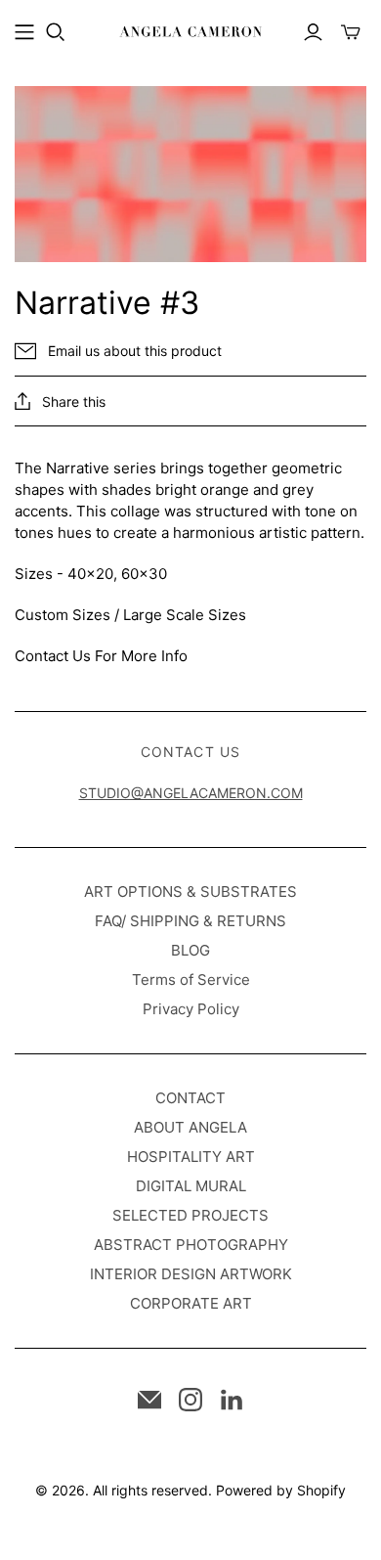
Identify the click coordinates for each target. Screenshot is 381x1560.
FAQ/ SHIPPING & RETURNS (190, 921)
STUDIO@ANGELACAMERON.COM (191, 792)
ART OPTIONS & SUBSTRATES (190, 891)
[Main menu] (24, 32)
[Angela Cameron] (190, 30)
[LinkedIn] (231, 1399)
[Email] (149, 1399)
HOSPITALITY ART (191, 1156)
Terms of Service (191, 979)
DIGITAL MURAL (191, 1186)
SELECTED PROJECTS (190, 1215)
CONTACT (190, 1098)
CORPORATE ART (191, 1303)
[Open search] (55, 32)
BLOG (190, 950)
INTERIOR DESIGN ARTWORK (191, 1274)
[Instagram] (190, 1399)
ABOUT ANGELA (190, 1127)
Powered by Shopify (281, 1490)
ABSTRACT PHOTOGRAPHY (191, 1244)
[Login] (313, 32)
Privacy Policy (191, 1009)
